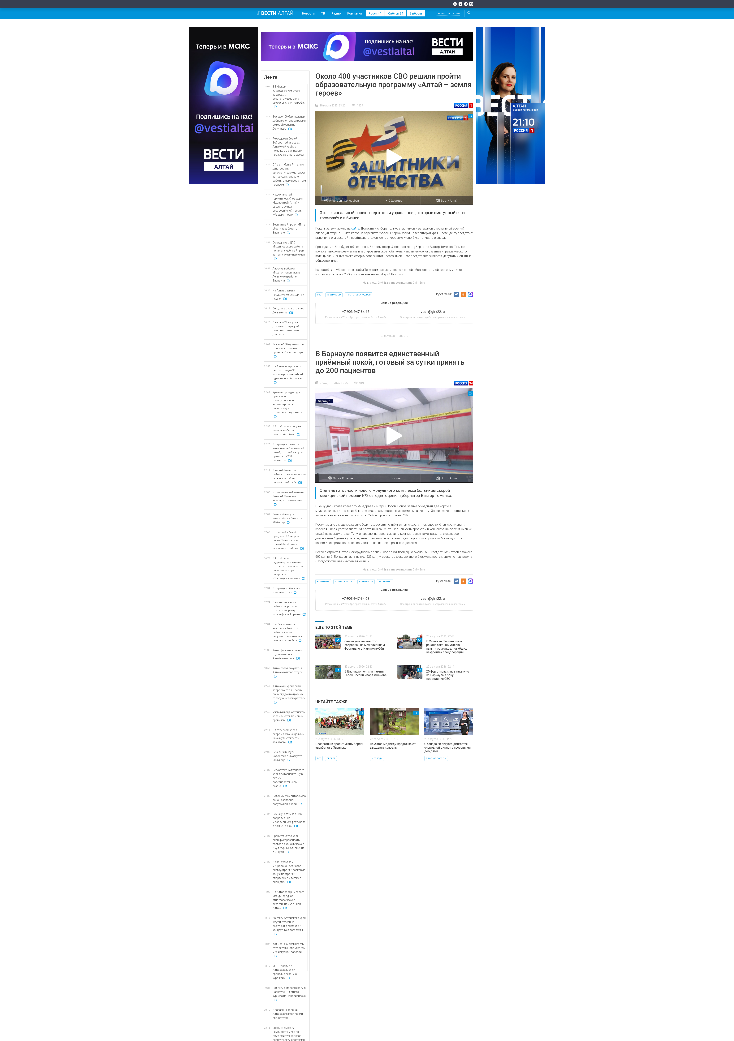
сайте (355, 228)
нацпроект (385, 581)
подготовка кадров (359, 295)
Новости (308, 13)
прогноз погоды (436, 758)
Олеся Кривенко (344, 478)
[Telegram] (466, 4)
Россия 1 (375, 13)
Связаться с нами (448, 13)
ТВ (323, 13)
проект (331, 758)
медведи (377, 758)
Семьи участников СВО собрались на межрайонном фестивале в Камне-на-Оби (364, 644)
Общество (395, 200)
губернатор (334, 295)
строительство (344, 581)
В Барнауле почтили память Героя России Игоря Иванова (365, 673)
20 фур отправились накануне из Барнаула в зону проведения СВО (447, 675)
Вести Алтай (449, 200)
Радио (336, 13)
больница (323, 581)
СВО (319, 295)
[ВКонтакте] (455, 4)
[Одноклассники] (460, 4)
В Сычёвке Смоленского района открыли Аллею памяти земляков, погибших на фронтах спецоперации (446, 646)
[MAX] (471, 4)
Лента (270, 77)
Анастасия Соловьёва (344, 200)
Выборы (416, 13)
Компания (354, 13)
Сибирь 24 (395, 13)
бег (319, 758)
